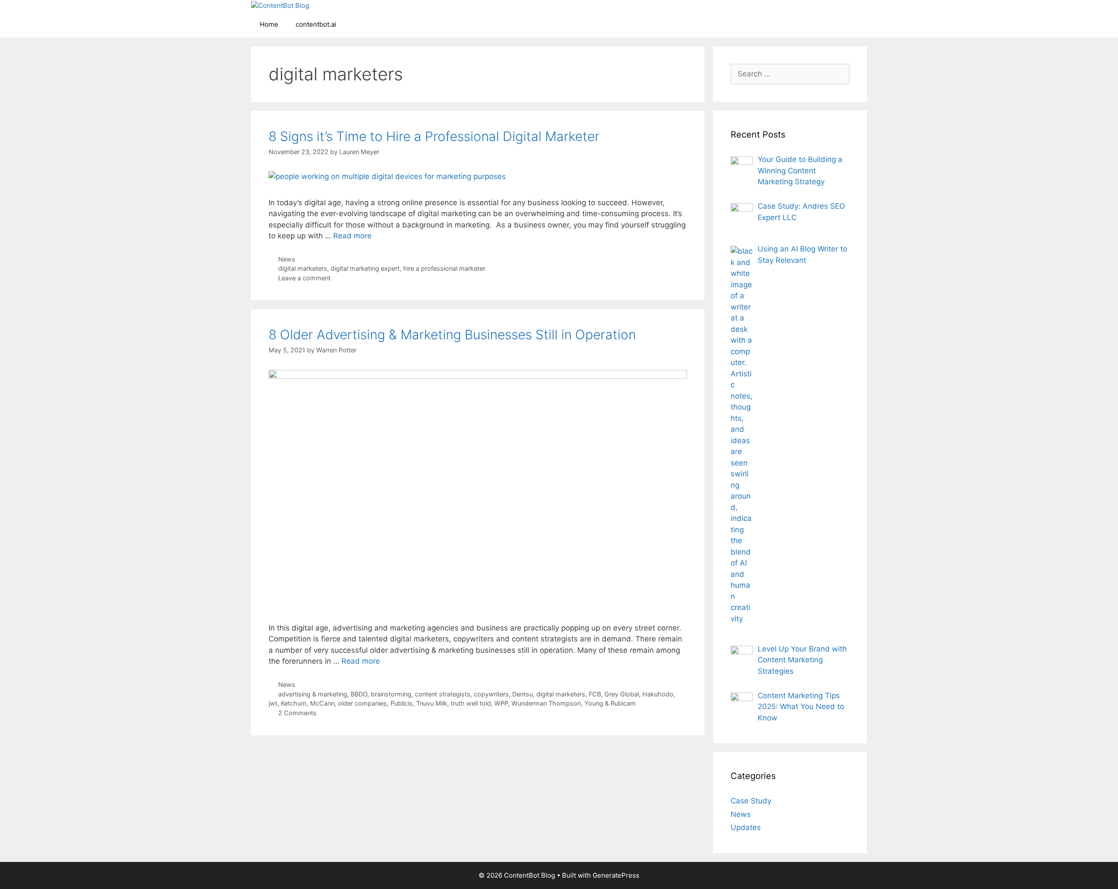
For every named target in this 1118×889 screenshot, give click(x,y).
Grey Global (621, 694)
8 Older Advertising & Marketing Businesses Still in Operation (452, 334)
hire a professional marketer (444, 268)
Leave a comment (304, 278)
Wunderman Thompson (546, 703)
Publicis (401, 703)
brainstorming (391, 694)
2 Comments (297, 713)
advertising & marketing (312, 694)
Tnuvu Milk (431, 703)
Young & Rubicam (610, 703)
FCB (595, 694)
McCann (322, 703)
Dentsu (522, 694)
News (286, 259)
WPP (501, 703)
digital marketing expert (365, 268)
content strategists (442, 694)
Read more (352, 235)
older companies (362, 703)
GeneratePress (616, 875)
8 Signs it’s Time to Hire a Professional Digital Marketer (434, 136)
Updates (746, 827)
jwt (273, 703)
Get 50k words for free (661, 15)
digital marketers (302, 268)
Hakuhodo (657, 694)
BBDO (359, 694)
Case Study (751, 800)
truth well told (471, 703)
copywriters (491, 694)
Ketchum (294, 703)
